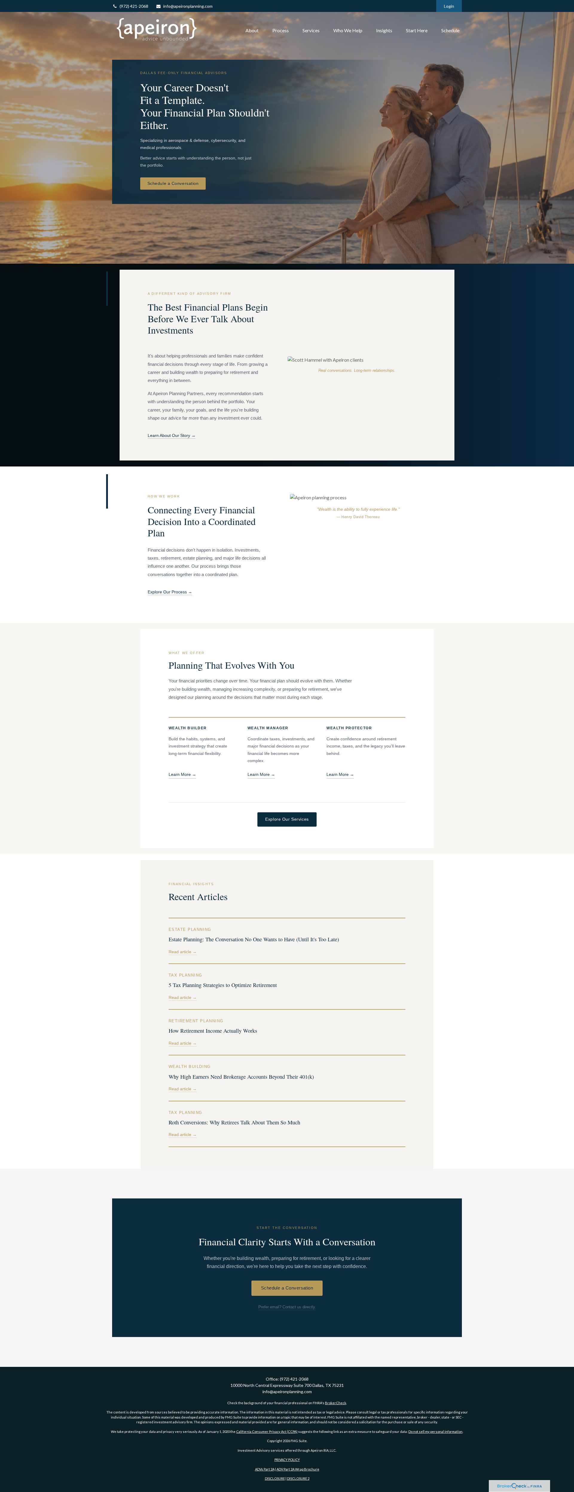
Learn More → (182, 774)
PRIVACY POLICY (287, 1460)
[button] (252, 30)
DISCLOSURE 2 (298, 1478)
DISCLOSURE (275, 1478)
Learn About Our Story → (172, 435)
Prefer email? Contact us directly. (287, 1307)
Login (449, 6)
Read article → (183, 952)
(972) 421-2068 (134, 6)
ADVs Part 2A (264, 1469)
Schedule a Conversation (173, 183)
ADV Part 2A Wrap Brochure (298, 1469)
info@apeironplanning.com (188, 6)
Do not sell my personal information (435, 1431)
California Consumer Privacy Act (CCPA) (266, 1431)
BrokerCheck (335, 1403)
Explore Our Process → (170, 592)
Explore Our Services (287, 819)
